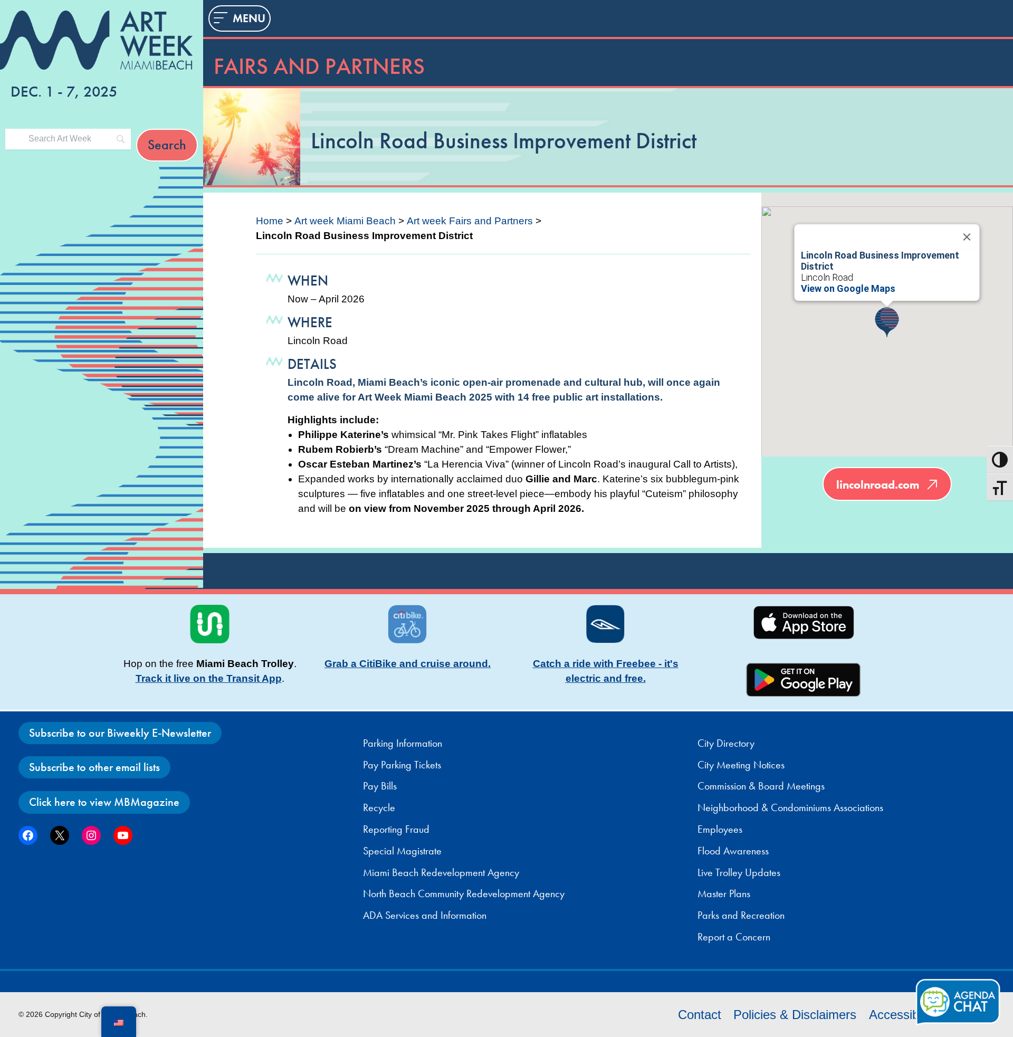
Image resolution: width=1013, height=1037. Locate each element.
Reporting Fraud (396, 829)
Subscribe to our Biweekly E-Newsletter (120, 733)
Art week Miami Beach (345, 220)
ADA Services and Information (424, 915)
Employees (719, 829)
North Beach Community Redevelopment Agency (464, 893)
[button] (887, 322)
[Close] (967, 237)
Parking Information (402, 743)
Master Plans (723, 893)
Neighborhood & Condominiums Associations (790, 807)
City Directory (725, 743)
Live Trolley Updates (738, 872)
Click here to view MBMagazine (104, 802)
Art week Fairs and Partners (470, 220)
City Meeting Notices (741, 764)
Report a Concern (733, 936)
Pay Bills (380, 785)
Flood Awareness (733, 850)
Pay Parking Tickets (402, 764)
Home (269, 220)
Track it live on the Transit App (209, 678)
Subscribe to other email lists (94, 767)
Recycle (379, 807)
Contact (699, 1014)
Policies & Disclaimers (794, 1014)
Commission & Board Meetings (761, 785)
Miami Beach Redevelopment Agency (441, 872)
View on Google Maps (848, 288)
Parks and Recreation (741, 915)
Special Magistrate (402, 850)
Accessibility (903, 1014)
